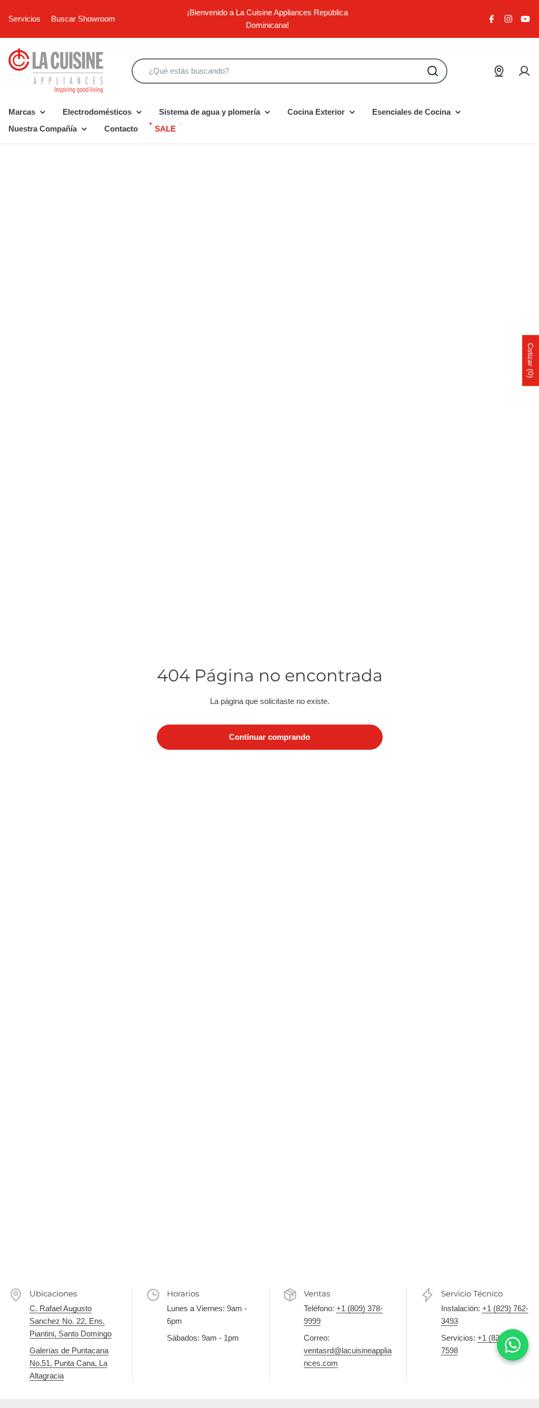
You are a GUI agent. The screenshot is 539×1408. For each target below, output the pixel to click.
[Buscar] (432, 71)
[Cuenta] (524, 71)
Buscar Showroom (83, 18)
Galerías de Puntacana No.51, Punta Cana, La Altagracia (68, 1363)
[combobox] (289, 71)
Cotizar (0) (530, 360)
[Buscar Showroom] (499, 71)
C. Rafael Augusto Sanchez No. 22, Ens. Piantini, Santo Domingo (70, 1321)
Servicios (24, 18)
